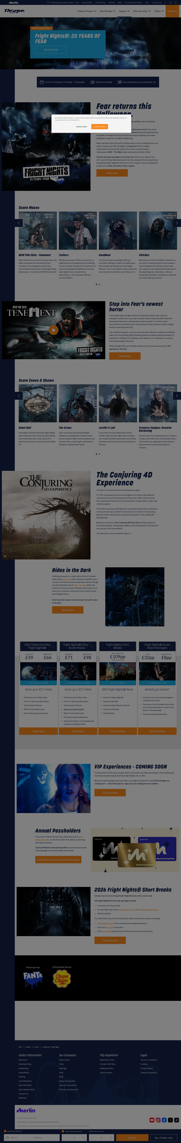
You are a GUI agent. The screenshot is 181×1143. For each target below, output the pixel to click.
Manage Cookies (81, 126)
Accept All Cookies (99, 126)
